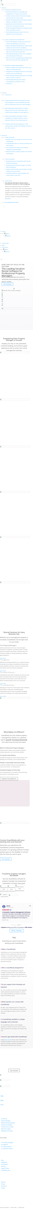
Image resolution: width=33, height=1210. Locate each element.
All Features (4, 1118)
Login (3, 245)
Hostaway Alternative (10, 1194)
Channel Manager (6, 376)
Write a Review (16, 931)
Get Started (11, 210)
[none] (18, 236)
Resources (4, 135)
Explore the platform (9, 779)
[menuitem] (6, 233)
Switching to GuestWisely (5, 1192)
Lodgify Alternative (16, 1192)
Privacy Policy (13, 1207)
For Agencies (4, 1144)
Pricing (3, 231)
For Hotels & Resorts (6, 1146)
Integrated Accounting (7, 606)
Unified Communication (8, 515)
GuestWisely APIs (5, 1170)
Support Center (5, 1168)
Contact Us (4, 1186)
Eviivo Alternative (13, 1195)
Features (4, 8)
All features (9, 83)
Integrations (4, 1162)
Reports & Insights (6, 561)
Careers (3, 1188)
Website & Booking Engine (9, 423)
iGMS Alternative (19, 1194)
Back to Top (28, 1193)
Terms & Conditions (4, 1207)
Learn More (11, 222)
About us (3, 1182)
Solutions (4, 93)
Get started (6, 859)
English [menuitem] (7, 233)
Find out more (7, 395)
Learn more (3, 658)
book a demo (8, 1039)
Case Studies (4, 1164)
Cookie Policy (21, 1207)
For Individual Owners (7, 1148)
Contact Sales (5, 243)
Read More (8, 198)
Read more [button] (5, 920)
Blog (2, 1160)
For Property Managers (7, 1142)
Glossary (3, 1166)
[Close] (1, 259)
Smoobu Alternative (4, 1195)
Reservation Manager (7, 470)
